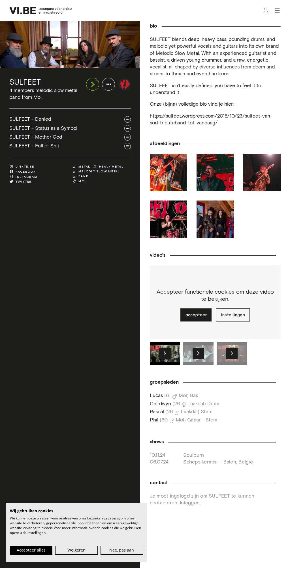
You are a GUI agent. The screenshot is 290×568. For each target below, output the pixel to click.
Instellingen (233, 315)
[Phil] (168, 172)
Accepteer (196, 315)
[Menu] (277, 11)
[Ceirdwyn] (168, 219)
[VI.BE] (40, 10)
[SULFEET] (124, 84)
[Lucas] (262, 172)
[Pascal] (215, 172)
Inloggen (190, 503)
